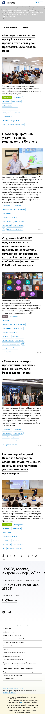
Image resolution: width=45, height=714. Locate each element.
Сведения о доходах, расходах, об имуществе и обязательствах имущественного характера (19, 664)
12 (7, 559)
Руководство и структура (12, 635)
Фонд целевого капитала (11, 656)
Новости (12, 16)
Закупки (5, 649)
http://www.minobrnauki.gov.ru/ (13, 689)
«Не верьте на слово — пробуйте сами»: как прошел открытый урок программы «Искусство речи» (19, 43)
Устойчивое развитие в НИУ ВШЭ (14, 639)
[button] (17, 626)
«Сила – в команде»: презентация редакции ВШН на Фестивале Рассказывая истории (18, 367)
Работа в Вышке (8, 679)
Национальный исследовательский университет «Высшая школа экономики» (19, 11)
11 (4, 559)
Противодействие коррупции (13, 659)
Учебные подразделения (34, 12)
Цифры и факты (8, 632)
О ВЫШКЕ (7, 628)
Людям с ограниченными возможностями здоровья (20, 672)
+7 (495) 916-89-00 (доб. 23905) (20, 587)
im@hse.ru (9, 600)
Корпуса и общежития (10, 646)
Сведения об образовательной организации (18, 668)
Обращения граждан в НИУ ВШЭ (14, 653)
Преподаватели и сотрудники (13, 642)
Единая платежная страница (12, 675)
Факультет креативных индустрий (17, 14)
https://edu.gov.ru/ (9, 693)
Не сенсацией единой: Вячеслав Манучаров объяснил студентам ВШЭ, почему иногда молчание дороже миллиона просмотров (21, 463)
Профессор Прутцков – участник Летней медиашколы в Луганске (19, 138)
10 (36, 556)
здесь (21, 702)
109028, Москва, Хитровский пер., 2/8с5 (21, 570)
